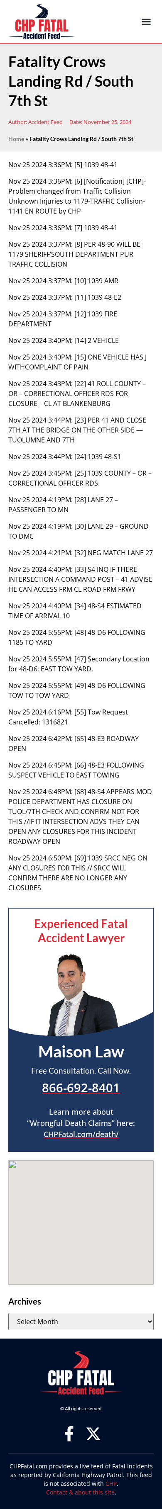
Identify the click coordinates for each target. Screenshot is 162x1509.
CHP (111, 1483)
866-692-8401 (81, 1087)
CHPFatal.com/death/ (81, 1134)
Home (16, 139)
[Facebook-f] (69, 1434)
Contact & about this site (80, 1492)
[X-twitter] (93, 1434)
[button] (146, 21)
